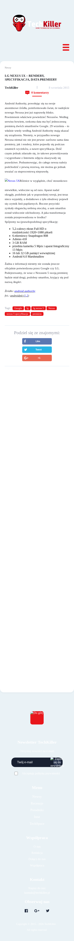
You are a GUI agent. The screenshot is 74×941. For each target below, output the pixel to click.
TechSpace (37, 823)
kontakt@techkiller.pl (37, 892)
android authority (24, 291)
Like (38, 341)
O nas (37, 846)
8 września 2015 (59, 87)
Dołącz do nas (37, 859)
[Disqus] (37, 507)
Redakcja (37, 852)
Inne (37, 817)
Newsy (8, 67)
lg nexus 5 (38, 308)
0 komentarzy (40, 92)
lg (28, 308)
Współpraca (37, 865)
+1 (39, 358)
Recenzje (37, 803)
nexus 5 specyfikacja (17, 313)
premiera (37, 313)
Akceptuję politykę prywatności (41, 773)
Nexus (51, 308)
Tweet (38, 349)
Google (18, 308)
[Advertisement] (37, 413)
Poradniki (37, 810)
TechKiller (11, 87)
